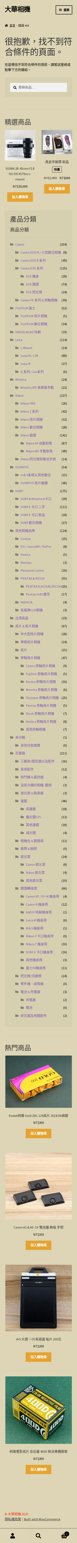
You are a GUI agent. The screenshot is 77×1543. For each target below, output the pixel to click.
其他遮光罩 (34, 880)
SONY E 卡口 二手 (33, 507)
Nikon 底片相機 (32, 419)
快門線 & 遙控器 (32, 777)
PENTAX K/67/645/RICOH (43, 586)
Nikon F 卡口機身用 (40, 936)
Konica (25, 554)
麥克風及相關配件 (34, 1016)
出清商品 (21, 618)
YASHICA (26, 602)
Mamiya (26, 562)
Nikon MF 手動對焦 (39, 451)
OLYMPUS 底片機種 (34, 483)
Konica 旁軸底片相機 (41, 682)
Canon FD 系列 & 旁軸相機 (39, 300)
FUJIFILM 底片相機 (34, 316)
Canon (19, 244)
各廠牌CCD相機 (32, 610)
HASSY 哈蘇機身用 (39, 912)
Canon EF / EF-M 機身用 (42, 896)
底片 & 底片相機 (26, 626)
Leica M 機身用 (36, 920)
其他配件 (27, 769)
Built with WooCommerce (42, 1519)
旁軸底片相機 (30, 658)
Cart (59, 1532)
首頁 (12, 25)
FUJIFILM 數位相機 (34, 324)
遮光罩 (25, 857)
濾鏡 (24, 801)
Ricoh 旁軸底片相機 (40, 713)
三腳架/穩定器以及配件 (38, 761)
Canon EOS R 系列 (33, 260)
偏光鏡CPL (33, 817)
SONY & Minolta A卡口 (36, 499)
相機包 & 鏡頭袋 (32, 841)
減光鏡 (31, 833)
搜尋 (38, 1536)
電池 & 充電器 (30, 992)
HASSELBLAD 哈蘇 (28, 332)
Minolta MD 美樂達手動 (37, 387)
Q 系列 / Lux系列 (32, 372)
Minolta (20, 379)
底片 (24, 650)
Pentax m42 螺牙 (38, 594)
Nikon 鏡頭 (28, 435)
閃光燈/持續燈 (31, 976)
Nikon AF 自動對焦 (39, 443)
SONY (19, 491)
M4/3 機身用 (34, 928)
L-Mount (26, 348)
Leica (18, 340)
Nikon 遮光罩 (35, 872)
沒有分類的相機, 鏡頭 (36, 785)
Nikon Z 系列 (30, 411)
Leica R (25, 364)
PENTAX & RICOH (33, 578)
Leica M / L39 (29, 356)
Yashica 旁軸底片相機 (41, 721)
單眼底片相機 (30, 642)
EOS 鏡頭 (32, 284)
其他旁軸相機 (36, 729)
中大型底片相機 (32, 634)
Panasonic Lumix (32, 570)
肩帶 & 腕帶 (29, 849)
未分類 (20, 737)
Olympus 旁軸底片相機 (42, 698)
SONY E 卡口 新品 (33, 515)
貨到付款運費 (30, 745)
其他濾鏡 (32, 825)
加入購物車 (20, 197)
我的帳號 (13, 1536)
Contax (26, 539)
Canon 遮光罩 (35, 864)
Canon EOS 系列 (32, 268)
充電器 (31, 1000)
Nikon (19, 395)
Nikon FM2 (28, 403)
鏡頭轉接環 (29, 888)
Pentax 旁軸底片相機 (41, 705)
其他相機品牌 (25, 531)
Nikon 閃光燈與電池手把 (38, 459)
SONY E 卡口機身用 (39, 952)
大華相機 (17, 9)
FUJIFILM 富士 (25, 308)
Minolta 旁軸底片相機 (41, 690)
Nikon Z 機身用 (36, 944)
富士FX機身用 (36, 968)
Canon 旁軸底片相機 (40, 666)
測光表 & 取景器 (32, 793)
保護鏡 (31, 809)
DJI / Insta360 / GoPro (36, 546)
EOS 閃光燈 (34, 292)
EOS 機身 (32, 276)
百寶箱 (20, 753)
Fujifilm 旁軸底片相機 (41, 674)
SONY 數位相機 (31, 523)
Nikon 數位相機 (32, 427)
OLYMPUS (22, 467)
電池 (29, 1008)
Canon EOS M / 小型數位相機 (41, 252)
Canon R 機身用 (37, 904)
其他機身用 (34, 960)
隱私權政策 (13, 1519)
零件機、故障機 (32, 984)
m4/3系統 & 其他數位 (36, 475)
